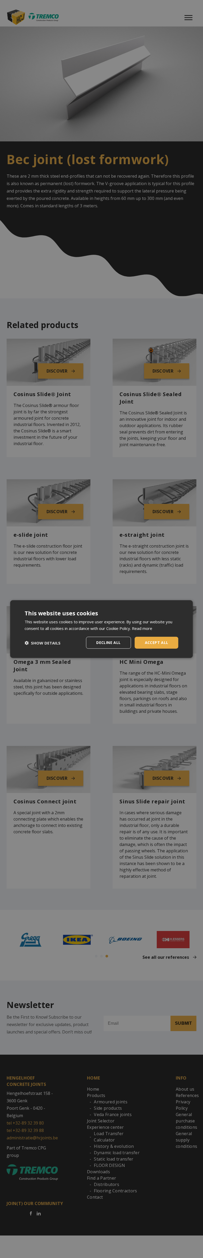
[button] (43, 643)
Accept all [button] (156, 642)
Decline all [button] (108, 642)
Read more (142, 628)
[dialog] (101, 629)
